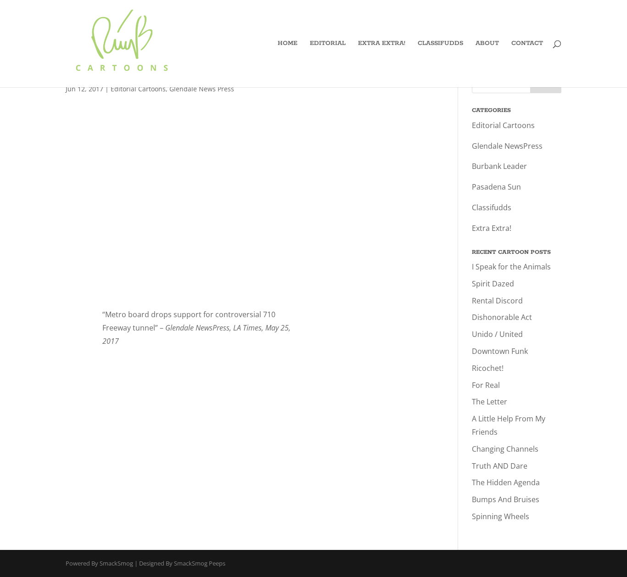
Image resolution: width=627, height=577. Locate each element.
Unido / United (497, 334)
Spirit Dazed (493, 284)
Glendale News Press (201, 88)
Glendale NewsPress (507, 146)
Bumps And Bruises (505, 499)
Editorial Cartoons (138, 88)
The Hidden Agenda (506, 482)
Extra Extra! (491, 228)
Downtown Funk (500, 351)
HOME (287, 43)
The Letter (489, 402)
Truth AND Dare (499, 466)
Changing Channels (505, 449)
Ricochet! (488, 368)
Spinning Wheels (500, 516)
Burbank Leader (499, 166)
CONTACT (527, 43)
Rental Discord (497, 301)
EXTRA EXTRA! (381, 43)
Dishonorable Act (502, 317)
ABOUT (487, 43)
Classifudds (491, 207)
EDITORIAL (328, 43)
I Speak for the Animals (511, 267)
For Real (486, 385)
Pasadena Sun (496, 187)
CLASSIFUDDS (440, 43)
